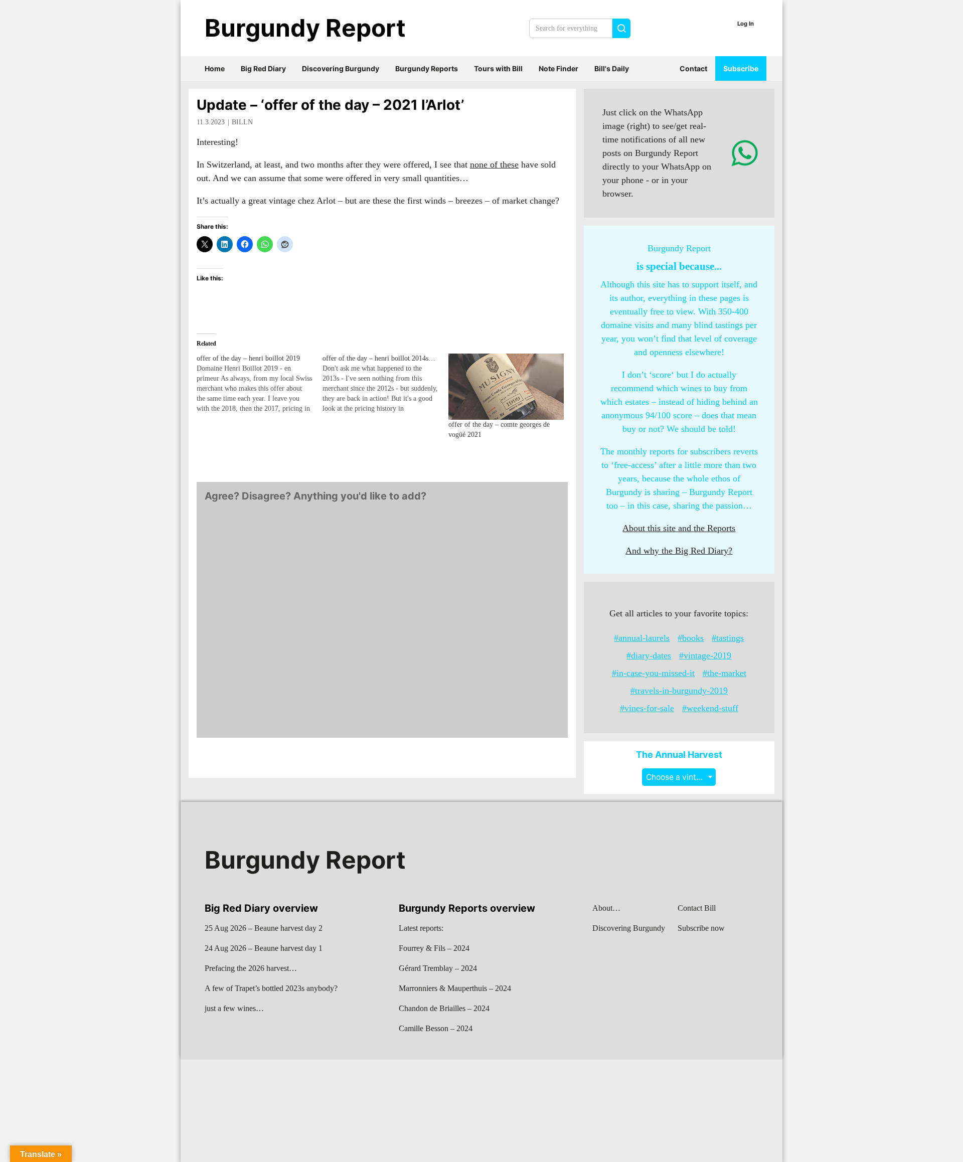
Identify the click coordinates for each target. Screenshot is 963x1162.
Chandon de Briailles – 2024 (444, 1008)
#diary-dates (648, 655)
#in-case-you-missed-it (653, 673)
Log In (745, 23)
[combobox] (679, 777)
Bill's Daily (611, 68)
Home (215, 68)
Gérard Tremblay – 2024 (438, 968)
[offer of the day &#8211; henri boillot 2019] (260, 384)
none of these (494, 164)
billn (242, 122)
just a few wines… (234, 1008)
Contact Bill (697, 908)
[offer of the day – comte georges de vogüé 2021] (506, 387)
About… (606, 908)
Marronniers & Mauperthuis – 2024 (455, 988)
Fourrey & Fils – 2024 (434, 948)
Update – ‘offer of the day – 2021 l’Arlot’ (330, 104)
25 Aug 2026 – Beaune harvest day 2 (264, 928)
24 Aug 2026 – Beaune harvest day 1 (264, 948)
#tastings (728, 638)
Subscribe (740, 68)
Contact (693, 68)
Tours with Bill (498, 68)
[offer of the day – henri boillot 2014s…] (385, 384)
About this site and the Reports (678, 528)
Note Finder (558, 68)
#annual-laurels (642, 638)
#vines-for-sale (647, 708)
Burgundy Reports (426, 68)
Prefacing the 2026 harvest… (251, 968)
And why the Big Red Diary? (678, 551)
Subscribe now (701, 928)
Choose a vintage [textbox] (678, 777)
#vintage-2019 (705, 655)
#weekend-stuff (710, 708)
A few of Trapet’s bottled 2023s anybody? (271, 988)
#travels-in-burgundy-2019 (679, 691)
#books (691, 638)
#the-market (724, 673)
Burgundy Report (305, 28)
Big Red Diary (263, 68)
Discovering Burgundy (340, 68)
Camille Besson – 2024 (435, 1028)
